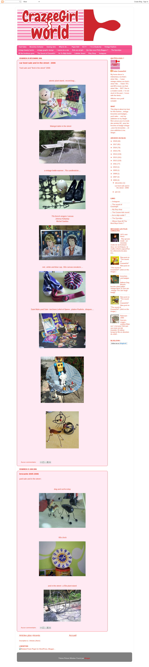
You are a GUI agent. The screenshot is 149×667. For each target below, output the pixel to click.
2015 (115, 151)
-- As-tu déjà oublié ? (118, 215)
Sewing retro (51, 47)
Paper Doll (75, 47)
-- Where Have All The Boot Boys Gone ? (119, 222)
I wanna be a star (63, 50)
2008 (115, 174)
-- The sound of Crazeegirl (116, 205)
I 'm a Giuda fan (95, 47)
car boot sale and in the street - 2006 (37, 63)
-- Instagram (115, 201)
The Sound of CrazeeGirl (46, 53)
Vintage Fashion (110, 47)
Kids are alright (77, 50)
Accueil (72, 635)
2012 (115, 160)
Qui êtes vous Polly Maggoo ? (97, 50)
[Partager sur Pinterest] (50, 462)
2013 (115, 157)
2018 (115, 141)
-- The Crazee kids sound (120, 212)
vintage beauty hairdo (26, 50)
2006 (115, 180)
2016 (115, 147)
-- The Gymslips (116, 218)
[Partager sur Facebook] (48, 462)
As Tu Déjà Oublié (64, 53)
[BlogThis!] (43, 462)
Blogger (87, 658)
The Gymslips (116, 50)
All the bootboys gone (26, 53)
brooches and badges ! (124, 278)
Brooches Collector (36, 47)
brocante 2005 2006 (29, 474)
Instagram (102, 53)
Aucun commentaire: (29, 462)
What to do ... (64, 47)
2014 (115, 154)
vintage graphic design (45, 50)
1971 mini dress (123, 235)
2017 (115, 144)
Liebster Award (79, 53)
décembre (119, 183)
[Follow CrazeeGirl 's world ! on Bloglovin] (119, 344)
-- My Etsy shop (116, 209)
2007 (115, 177)
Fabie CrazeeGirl (119, 71)
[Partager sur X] (45, 462)
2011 (115, 164)
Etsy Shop (92, 53)
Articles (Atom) (34, 641)
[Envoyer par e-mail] (41, 462)
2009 (115, 170)
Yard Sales (22, 47)
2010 (115, 167)
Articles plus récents (29, 635)
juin (116, 192)
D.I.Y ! (84, 47)
